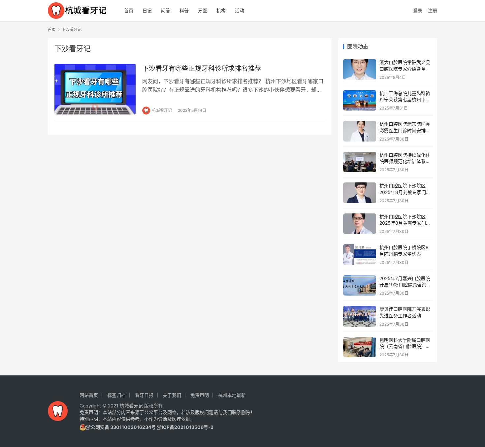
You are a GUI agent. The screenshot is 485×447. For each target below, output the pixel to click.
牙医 (202, 10)
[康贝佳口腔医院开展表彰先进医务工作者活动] (359, 316)
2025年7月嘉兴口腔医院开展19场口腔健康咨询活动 (405, 284)
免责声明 (199, 395)
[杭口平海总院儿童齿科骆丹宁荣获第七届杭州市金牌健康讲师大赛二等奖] (359, 100)
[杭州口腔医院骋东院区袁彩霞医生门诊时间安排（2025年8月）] (359, 131)
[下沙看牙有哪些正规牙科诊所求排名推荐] (95, 89)
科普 (184, 10)
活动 (239, 10)
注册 (432, 10)
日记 (147, 10)
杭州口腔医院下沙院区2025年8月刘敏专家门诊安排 (405, 192)
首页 (128, 10)
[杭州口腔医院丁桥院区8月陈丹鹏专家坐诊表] (359, 254)
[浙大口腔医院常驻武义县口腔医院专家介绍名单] (359, 69)
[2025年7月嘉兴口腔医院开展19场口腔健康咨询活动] (359, 285)
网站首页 (89, 395)
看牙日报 (144, 395)
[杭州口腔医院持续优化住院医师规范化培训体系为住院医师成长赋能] (359, 162)
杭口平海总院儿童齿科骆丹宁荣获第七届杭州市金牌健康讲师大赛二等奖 (404, 99)
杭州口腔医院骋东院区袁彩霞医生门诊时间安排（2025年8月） (404, 130)
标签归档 (116, 395)
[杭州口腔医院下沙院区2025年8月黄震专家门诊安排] (359, 223)
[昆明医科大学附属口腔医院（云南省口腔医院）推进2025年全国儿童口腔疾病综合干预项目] (359, 347)
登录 (417, 10)
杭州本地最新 (232, 395)
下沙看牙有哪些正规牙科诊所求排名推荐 (201, 69)
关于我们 (172, 395)
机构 (221, 10)
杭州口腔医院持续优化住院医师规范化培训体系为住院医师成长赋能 (404, 161)
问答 (165, 10)
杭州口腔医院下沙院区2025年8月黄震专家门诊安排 (405, 223)
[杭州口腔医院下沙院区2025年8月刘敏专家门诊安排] (359, 192)
